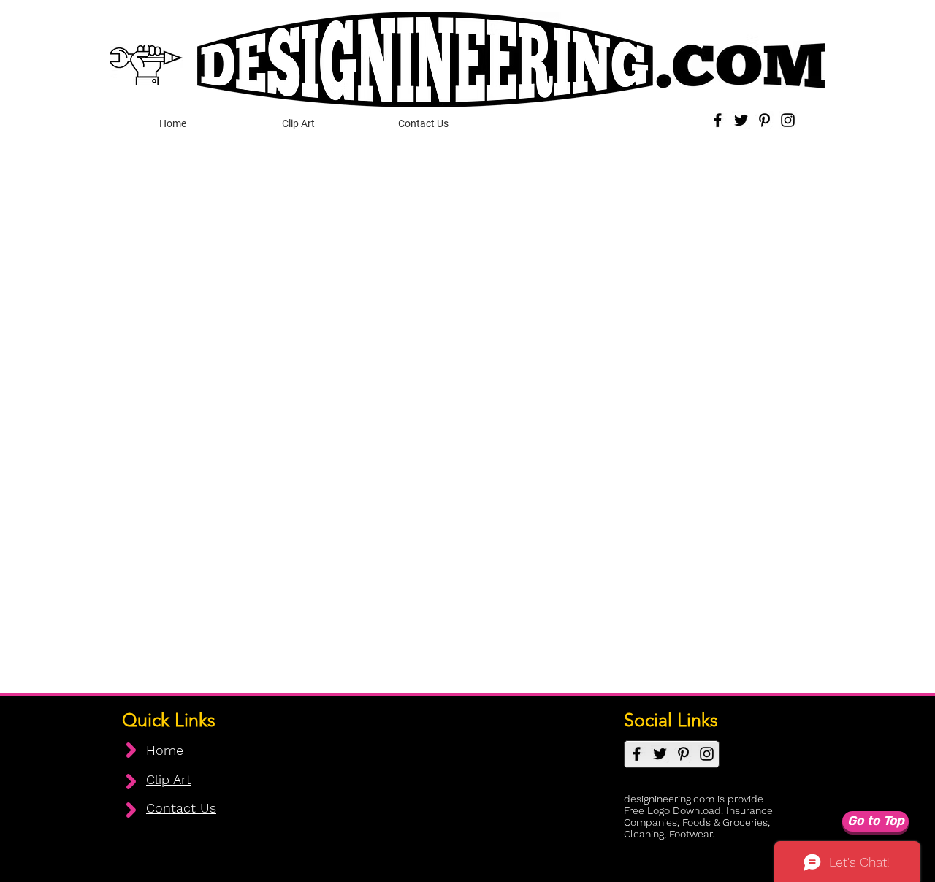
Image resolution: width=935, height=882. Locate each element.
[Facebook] (718, 120)
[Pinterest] (764, 120)
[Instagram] (788, 120)
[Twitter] (741, 120)
